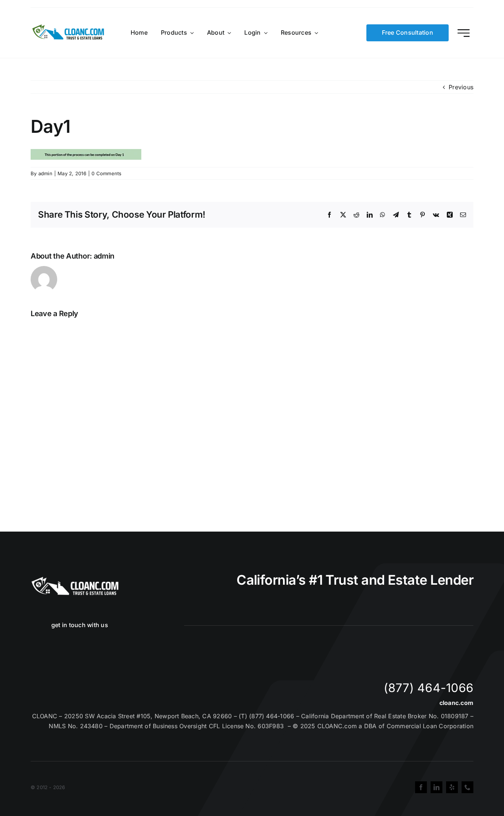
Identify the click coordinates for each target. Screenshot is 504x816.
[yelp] (452, 787)
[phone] (467, 787)
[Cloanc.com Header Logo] (68, 27)
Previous (461, 87)
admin (45, 173)
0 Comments (106, 173)
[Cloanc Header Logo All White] (75, 578)
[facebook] (421, 787)
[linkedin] (436, 787)
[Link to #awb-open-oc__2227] (464, 33)
